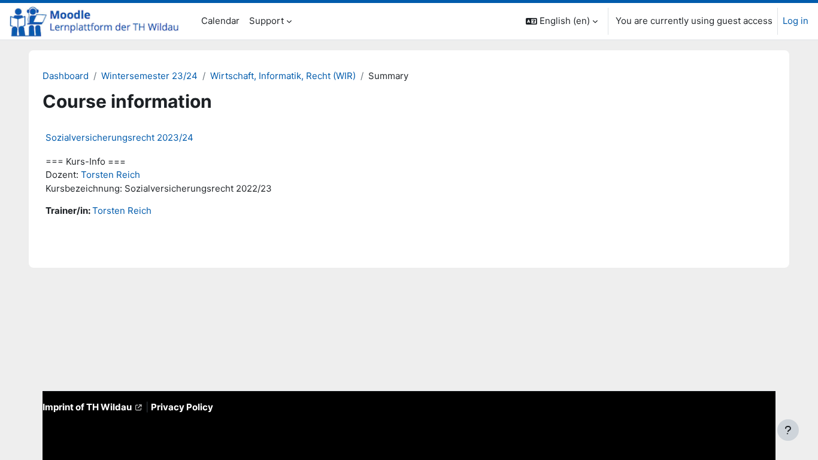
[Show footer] (788, 430)
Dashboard (66, 75)
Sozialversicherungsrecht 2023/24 (119, 137)
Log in (795, 20)
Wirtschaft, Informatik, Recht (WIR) (283, 75)
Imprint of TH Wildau (87, 407)
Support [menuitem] (266, 20)
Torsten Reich (110, 174)
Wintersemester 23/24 (149, 75)
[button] (561, 21)
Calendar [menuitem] (220, 20)
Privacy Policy (182, 407)
